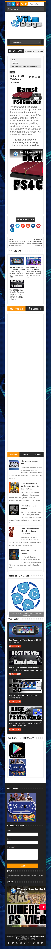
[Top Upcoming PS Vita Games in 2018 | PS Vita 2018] (25, 625)
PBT (33, 940)
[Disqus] (25, 348)
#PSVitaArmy (13, 618)
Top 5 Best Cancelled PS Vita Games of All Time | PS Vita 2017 (25, 724)
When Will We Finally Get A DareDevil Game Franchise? (31, 531)
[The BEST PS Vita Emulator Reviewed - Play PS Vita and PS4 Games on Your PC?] (25, 653)
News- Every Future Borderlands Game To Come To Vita (30, 486)
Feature (15, 63)
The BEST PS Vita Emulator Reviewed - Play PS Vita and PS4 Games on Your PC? (25, 668)
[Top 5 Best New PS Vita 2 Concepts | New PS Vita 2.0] (25, 681)
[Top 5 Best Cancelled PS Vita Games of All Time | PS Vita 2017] (25, 709)
